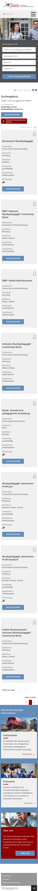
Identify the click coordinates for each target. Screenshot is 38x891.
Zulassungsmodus (11, 56)
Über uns (8, 830)
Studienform (8, 69)
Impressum (6, 876)
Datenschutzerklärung (11, 882)
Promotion (9, 781)
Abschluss (7, 62)
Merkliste (9, 14)
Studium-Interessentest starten (16, 121)
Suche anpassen (12, 115)
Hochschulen (10, 735)
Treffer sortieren (26, 127)
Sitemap (5, 879)
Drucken (20, 90)
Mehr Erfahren (13, 189)
